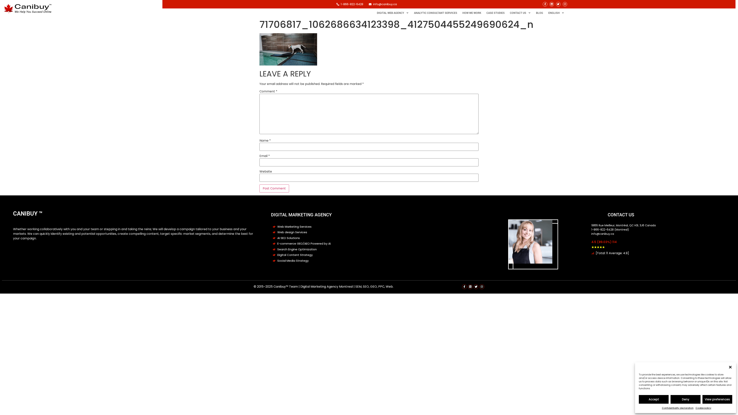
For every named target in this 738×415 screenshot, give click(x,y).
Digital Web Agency (390, 12)
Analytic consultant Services (435, 12)
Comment (268, 91)
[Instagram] (565, 4)
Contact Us (518, 12)
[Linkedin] (551, 4)
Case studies (495, 12)
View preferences (717, 399)
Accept (654, 399)
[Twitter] (558, 4)
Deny (685, 399)
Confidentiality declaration (678, 408)
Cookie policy (703, 408)
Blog (539, 12)
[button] (730, 367)
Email (264, 156)
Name (265, 140)
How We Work (471, 12)
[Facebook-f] (545, 4)
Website (265, 171)
